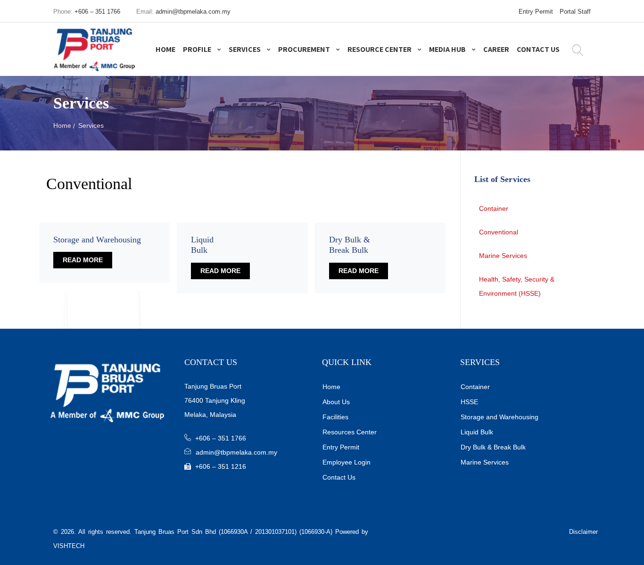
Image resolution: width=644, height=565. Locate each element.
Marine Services (503, 255)
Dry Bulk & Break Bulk (493, 447)
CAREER (496, 49)
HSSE (469, 402)
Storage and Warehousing (499, 417)
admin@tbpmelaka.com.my (193, 11)
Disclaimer (583, 531)
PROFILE (198, 49)
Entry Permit (536, 11)
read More (83, 260)
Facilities (335, 417)
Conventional (498, 232)
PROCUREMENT (304, 49)
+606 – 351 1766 (97, 11)
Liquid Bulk (477, 432)
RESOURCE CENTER (380, 49)
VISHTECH (68, 545)
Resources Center (349, 432)
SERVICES (245, 49)
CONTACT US (538, 49)
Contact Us (338, 477)
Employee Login (346, 462)
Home (62, 125)
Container (493, 208)
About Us (336, 402)
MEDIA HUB (448, 49)
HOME (165, 49)
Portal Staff (575, 11)
